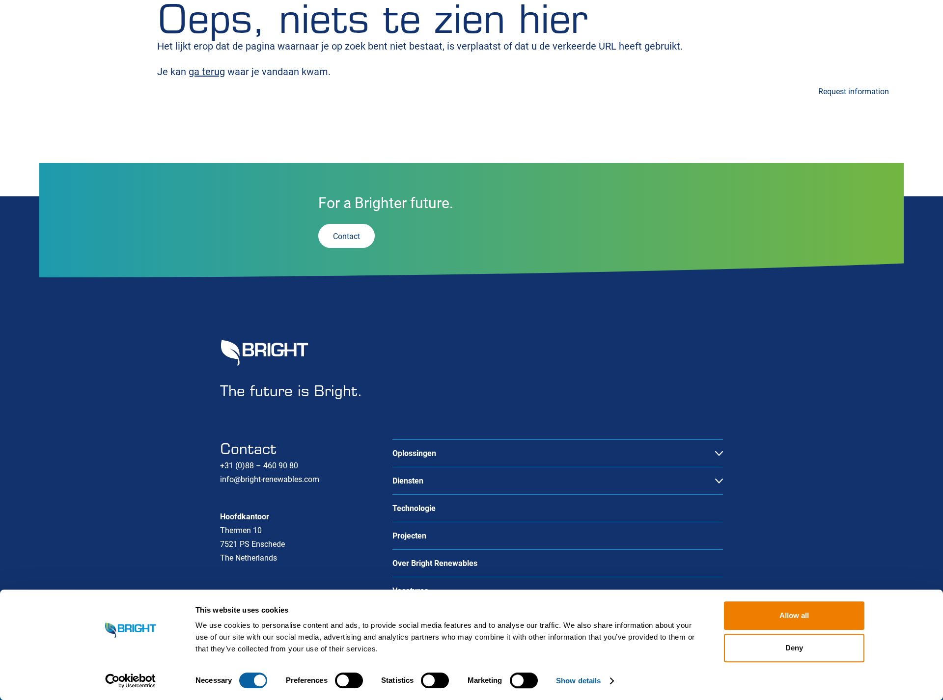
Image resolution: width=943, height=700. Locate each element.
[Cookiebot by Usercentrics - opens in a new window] (130, 680)
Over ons (838, 40)
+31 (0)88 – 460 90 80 (259, 465)
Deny (794, 648)
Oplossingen (61, 90)
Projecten (360, 90)
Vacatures (781, 40)
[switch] (349, 680)
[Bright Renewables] (78, 39)
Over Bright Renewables (434, 563)
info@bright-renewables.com (269, 479)
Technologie (263, 90)
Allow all (794, 615)
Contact (890, 40)
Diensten (155, 90)
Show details (578, 680)
